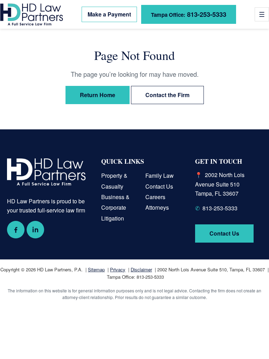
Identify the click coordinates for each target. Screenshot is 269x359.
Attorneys (157, 207)
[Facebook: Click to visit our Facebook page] (16, 229)
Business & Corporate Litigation (115, 207)
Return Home (97, 95)
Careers (155, 197)
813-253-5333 (188, 14)
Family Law (159, 175)
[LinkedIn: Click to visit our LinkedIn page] (35, 229)
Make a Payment (109, 14)
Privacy (117, 269)
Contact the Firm (167, 95)
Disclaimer (141, 269)
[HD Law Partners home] (31, 15)
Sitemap (96, 269)
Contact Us (159, 186)
